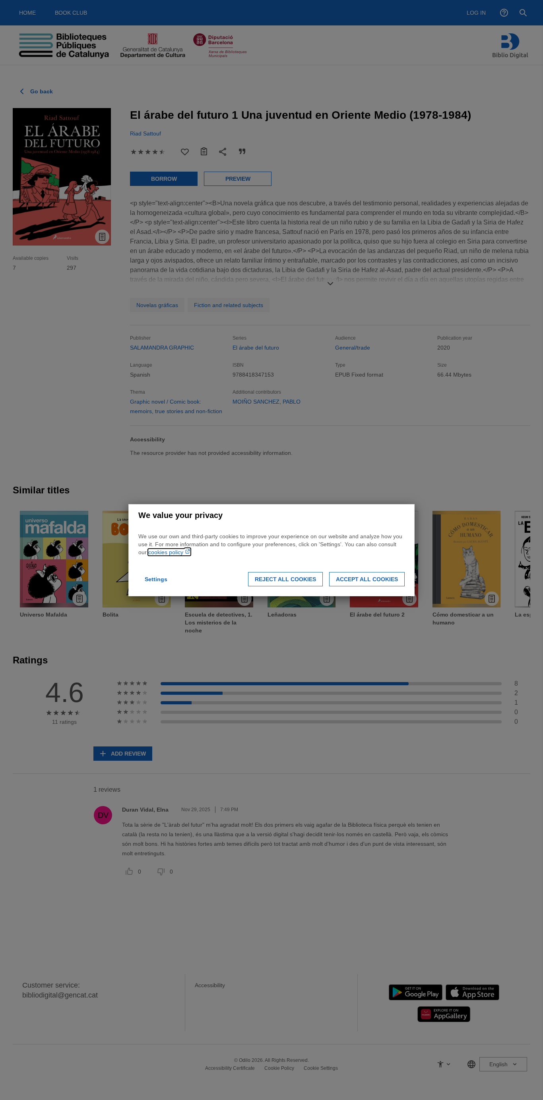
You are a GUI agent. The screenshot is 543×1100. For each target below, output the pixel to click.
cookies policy (166, 552)
